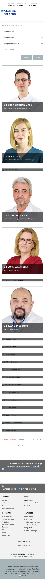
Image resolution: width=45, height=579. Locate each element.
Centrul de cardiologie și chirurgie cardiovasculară (23, 465)
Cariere (4, 500)
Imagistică (28, 528)
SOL (3, 530)
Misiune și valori (7, 503)
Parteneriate (6, 506)
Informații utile (7, 516)
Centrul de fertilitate (31, 525)
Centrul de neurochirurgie (20, 489)
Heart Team (28, 516)
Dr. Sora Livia (12, 156)
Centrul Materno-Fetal (32, 522)
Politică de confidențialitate (8, 523)
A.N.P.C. (4, 533)
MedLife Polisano (24, 541)
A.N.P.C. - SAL (6, 536)
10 (22, 446)
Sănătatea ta (29, 506)
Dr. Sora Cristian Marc (18, 104)
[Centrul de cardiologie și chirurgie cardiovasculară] (22, 469)
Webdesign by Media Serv (22, 556)
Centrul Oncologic (30, 531)
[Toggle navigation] (41, 15)
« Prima (21, 440)
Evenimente (28, 500)
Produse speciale (8, 509)
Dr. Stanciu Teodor (16, 215)
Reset (38, 57)
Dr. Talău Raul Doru (16, 325)
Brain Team (28, 519)
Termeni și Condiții (8, 519)
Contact (5, 527)
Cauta (26, 57)
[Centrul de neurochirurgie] (12, 486)
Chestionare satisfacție (32, 503)
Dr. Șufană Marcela (16, 266)
